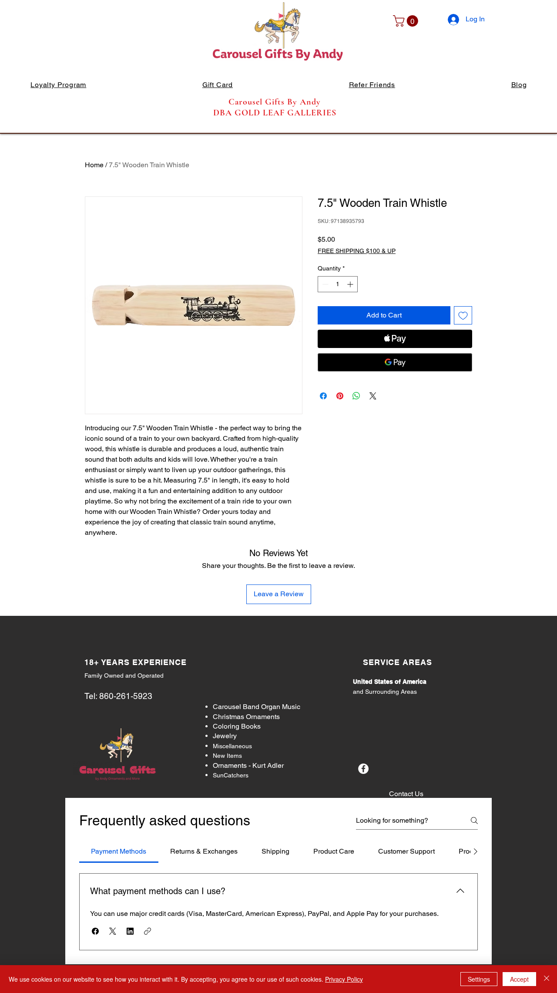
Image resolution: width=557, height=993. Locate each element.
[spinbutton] (338, 284)
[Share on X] (373, 396)
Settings (479, 979)
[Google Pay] (395, 362)
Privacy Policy (344, 979)
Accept (519, 979)
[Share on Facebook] (323, 396)
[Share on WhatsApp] (356, 396)
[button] (407, 21)
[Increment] (351, 284)
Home (94, 165)
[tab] (118, 851)
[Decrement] (324, 284)
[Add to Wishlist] (463, 315)
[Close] (546, 979)
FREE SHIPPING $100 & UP (357, 250)
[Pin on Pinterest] (340, 396)
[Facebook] (363, 768)
